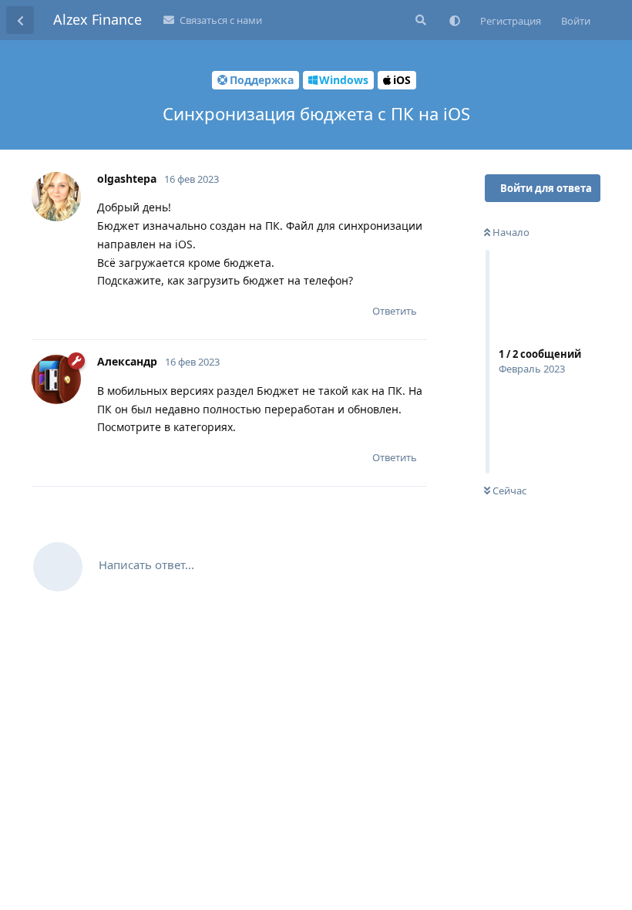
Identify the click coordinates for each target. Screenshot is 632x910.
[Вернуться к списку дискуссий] (20, 20)
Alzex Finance (97, 19)
